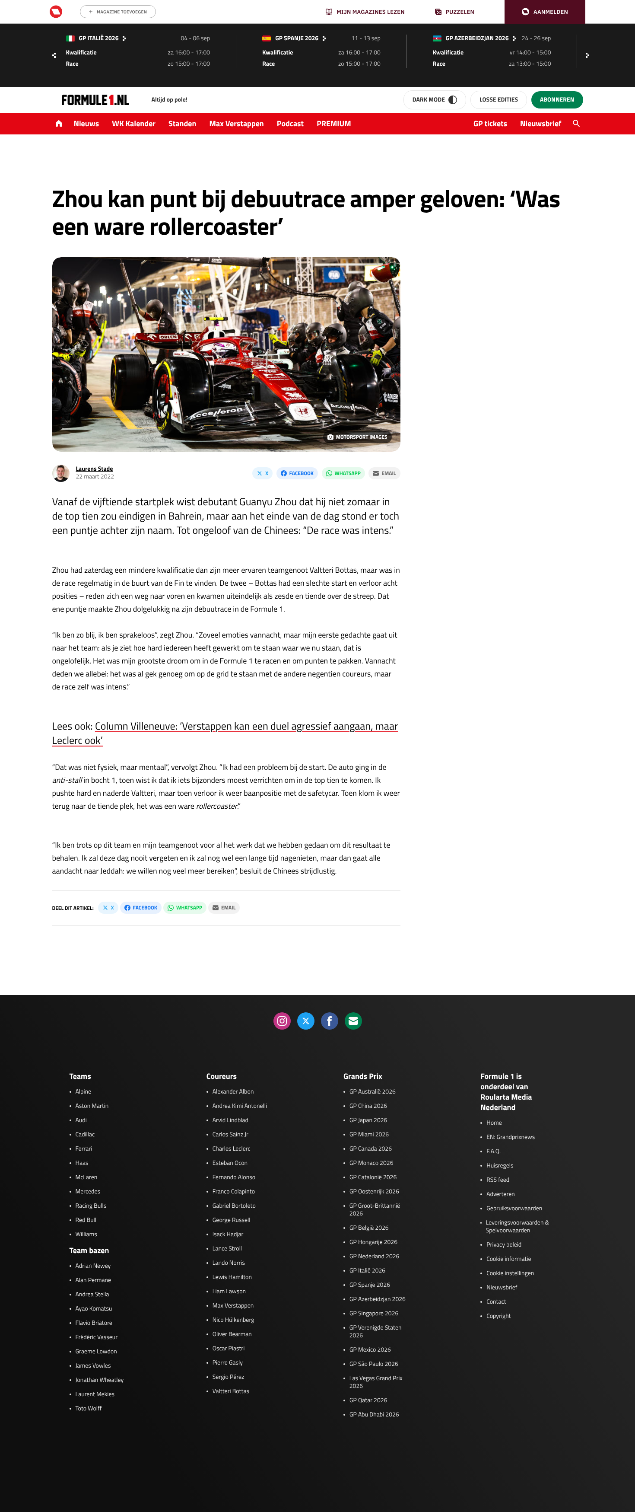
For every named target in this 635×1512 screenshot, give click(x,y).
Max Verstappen (237, 123)
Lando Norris (229, 1263)
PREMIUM (334, 123)
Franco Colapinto (234, 1192)
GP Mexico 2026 (370, 1350)
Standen (182, 123)
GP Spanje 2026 (369, 1285)
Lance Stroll (227, 1249)
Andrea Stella (92, 1294)
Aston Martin (92, 1106)
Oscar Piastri (229, 1349)
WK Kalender (134, 123)
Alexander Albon (233, 1092)
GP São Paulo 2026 (373, 1364)
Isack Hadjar (228, 1234)
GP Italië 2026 (367, 1271)
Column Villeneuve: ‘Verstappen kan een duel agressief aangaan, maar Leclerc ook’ (225, 733)
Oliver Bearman (232, 1334)
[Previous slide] (54, 55)
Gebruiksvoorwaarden (514, 1208)
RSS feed (497, 1180)
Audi (81, 1120)
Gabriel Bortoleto (234, 1206)
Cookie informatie (508, 1259)
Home (494, 1123)
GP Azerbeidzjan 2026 (377, 1299)
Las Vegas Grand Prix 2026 (376, 1382)
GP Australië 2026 (372, 1092)
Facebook (301, 473)
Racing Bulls (91, 1206)
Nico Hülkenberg (233, 1320)
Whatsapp (348, 473)
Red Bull (86, 1220)
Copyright (498, 1316)
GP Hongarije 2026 (373, 1242)
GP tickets (490, 123)
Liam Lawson (229, 1291)
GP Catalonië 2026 (373, 1177)
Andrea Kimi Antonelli (240, 1106)
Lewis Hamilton (232, 1277)
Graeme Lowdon (96, 1352)
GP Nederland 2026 (374, 1256)
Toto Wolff (89, 1409)
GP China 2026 (368, 1106)
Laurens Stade (94, 468)
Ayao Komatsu (94, 1309)
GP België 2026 (369, 1228)
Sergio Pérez (228, 1377)
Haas (82, 1163)
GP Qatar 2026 (368, 1400)
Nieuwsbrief (540, 123)
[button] (545, 12)
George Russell (232, 1220)
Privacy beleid (503, 1245)
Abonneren (557, 99)
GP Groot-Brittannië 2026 (374, 1210)
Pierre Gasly (228, 1363)
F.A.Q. (493, 1151)
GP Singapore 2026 (373, 1313)
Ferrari (84, 1149)
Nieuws (86, 123)
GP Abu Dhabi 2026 (374, 1415)
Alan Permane (93, 1280)
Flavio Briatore (94, 1323)
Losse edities (498, 99)
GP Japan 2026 (368, 1120)
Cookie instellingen (510, 1273)
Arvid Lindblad (230, 1120)
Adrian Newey (93, 1266)
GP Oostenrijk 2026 (374, 1192)
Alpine (84, 1092)
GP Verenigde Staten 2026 (375, 1332)
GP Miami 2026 (369, 1135)
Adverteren (500, 1194)
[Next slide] (589, 55)
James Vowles (93, 1366)
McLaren (87, 1177)
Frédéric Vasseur (97, 1337)
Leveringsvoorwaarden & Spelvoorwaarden (517, 1226)
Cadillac (85, 1135)
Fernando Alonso (234, 1177)
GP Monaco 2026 (371, 1163)
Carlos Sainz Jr (230, 1135)
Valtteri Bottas (231, 1391)
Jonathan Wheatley (100, 1380)
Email (388, 473)
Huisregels (499, 1166)
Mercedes (88, 1192)
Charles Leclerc (232, 1149)
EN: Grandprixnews (510, 1137)
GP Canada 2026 (370, 1149)
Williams (86, 1234)
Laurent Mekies (95, 1394)
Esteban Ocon (230, 1163)
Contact (496, 1302)
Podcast (290, 123)
